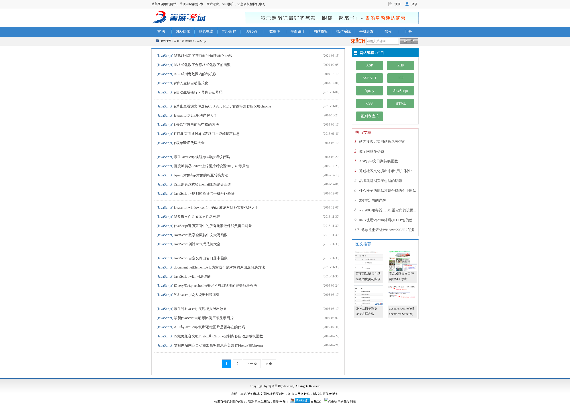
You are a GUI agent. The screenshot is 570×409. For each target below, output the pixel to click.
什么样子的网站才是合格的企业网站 (387, 190)
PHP (400, 65)
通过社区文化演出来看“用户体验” (385, 171)
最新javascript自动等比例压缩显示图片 (204, 318)
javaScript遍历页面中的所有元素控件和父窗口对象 (213, 226)
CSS (369, 103)
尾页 (268, 364)
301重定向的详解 (372, 200)
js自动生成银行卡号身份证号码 (198, 92)
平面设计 (298, 31)
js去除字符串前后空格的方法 (196, 124)
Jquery (369, 91)
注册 (398, 4)
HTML (401, 103)
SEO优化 (183, 31)
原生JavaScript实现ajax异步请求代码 (202, 157)
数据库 (274, 31)
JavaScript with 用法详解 (192, 276)
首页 (176, 41)
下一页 (251, 364)
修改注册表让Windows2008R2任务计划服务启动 (398, 230)
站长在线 (206, 31)
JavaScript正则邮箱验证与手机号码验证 (204, 193)
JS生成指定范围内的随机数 (195, 74)
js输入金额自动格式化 (191, 83)
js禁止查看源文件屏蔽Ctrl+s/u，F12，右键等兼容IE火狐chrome (222, 106)
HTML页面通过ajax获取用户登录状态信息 (207, 134)
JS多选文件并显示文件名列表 (197, 217)
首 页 (161, 31)
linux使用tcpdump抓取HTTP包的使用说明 (391, 220)
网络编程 (229, 31)
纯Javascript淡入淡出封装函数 (197, 295)
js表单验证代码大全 (189, 143)
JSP (400, 78)
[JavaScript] (165, 56)
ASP (369, 65)
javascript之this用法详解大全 (195, 115)
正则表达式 (370, 116)
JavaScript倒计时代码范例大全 (197, 244)
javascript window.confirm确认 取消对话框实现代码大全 (216, 207)
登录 (414, 4)
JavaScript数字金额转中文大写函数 (201, 235)
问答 (408, 31)
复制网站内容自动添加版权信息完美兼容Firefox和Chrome (218, 345)
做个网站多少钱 (371, 151)
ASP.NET (369, 78)
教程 (388, 31)
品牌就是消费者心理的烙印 (380, 181)
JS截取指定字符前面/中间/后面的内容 (203, 56)
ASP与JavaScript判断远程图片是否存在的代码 (209, 327)
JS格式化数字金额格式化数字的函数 (202, 65)
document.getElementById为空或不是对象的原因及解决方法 (219, 267)
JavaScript (200, 41)
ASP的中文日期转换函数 (378, 161)
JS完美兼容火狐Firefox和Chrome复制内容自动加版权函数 (218, 336)
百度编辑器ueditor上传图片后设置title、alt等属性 (211, 166)
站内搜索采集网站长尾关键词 (382, 141)
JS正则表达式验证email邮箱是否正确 (202, 184)
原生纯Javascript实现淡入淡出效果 (200, 309)
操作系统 (343, 31)
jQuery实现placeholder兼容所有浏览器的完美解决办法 (215, 285)
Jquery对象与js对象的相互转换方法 (201, 175)
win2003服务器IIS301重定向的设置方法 (389, 210)
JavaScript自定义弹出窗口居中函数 (201, 258)
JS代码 (251, 31)
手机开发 (366, 31)
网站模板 (321, 31)
